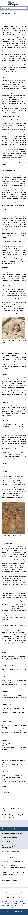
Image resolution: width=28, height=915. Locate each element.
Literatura (16, 905)
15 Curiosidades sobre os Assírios (12, 833)
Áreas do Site (19, 893)
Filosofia (24, 901)
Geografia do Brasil (15, 903)
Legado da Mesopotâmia (9, 841)
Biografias (7, 901)
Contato (10, 891)
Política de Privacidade (14, 896)
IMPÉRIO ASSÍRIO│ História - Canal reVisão (13, 884)
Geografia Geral (5, 903)
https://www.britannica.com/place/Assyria (13, 861)
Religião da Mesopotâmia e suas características (11, 846)
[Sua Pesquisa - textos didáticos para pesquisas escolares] (14, 5)
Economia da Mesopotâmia (10, 837)
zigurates (22, 426)
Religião (14, 907)
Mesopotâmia (22, 36)
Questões (23, 905)
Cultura (13, 901)
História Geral (9, 905)
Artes (2, 901)
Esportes (18, 901)
